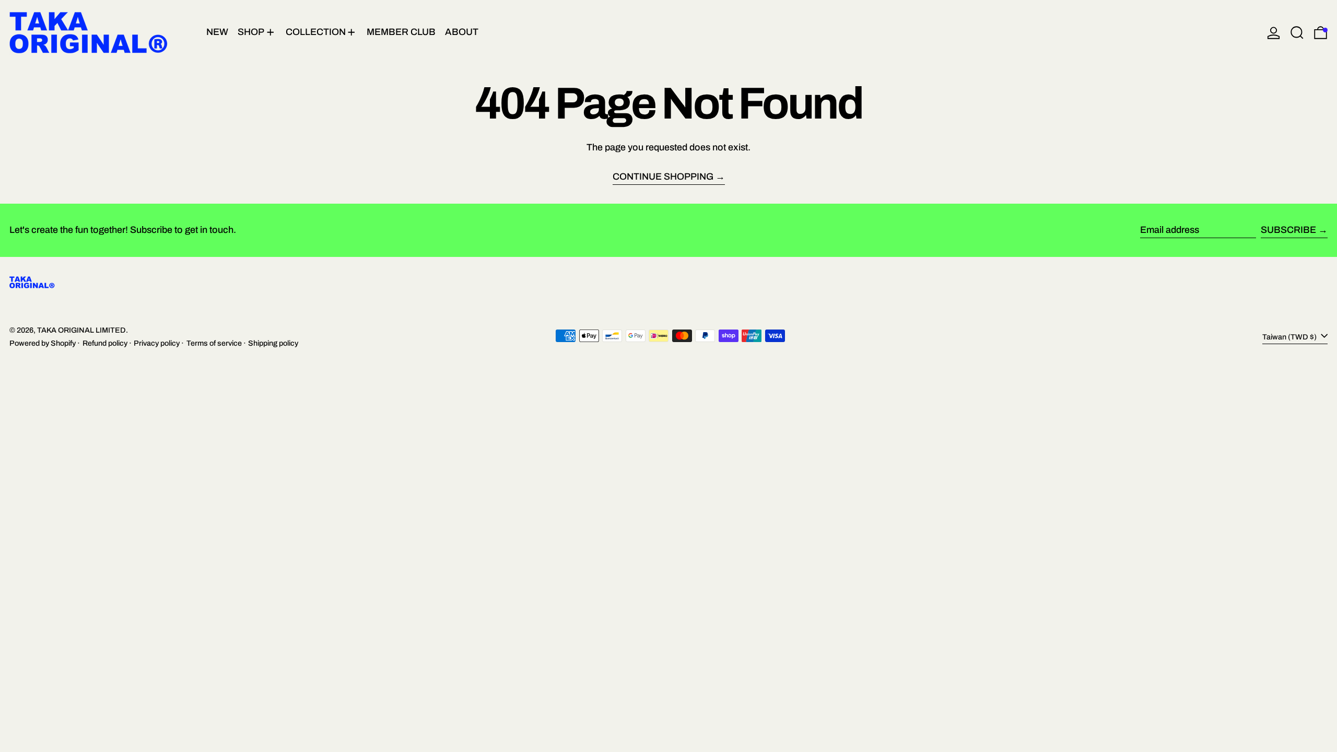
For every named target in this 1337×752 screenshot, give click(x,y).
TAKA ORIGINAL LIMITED (81, 330)
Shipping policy (273, 343)
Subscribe (1288, 230)
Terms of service (214, 343)
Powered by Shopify (42, 343)
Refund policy (105, 343)
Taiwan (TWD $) (1290, 337)
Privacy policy (157, 343)
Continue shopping (663, 177)
